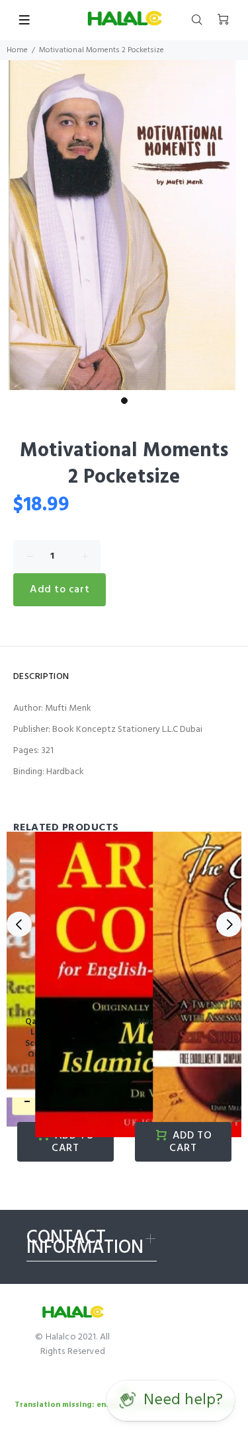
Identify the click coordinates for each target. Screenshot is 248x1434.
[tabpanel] (124, 225)
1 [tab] (124, 400)
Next (228, 924)
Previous (19, 924)
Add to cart (59, 589)
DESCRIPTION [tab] (41, 676)
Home (17, 50)
